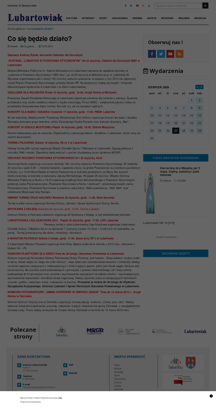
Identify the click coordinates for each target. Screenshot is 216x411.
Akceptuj (37, 402)
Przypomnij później (27, 402)
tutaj (60, 398)
